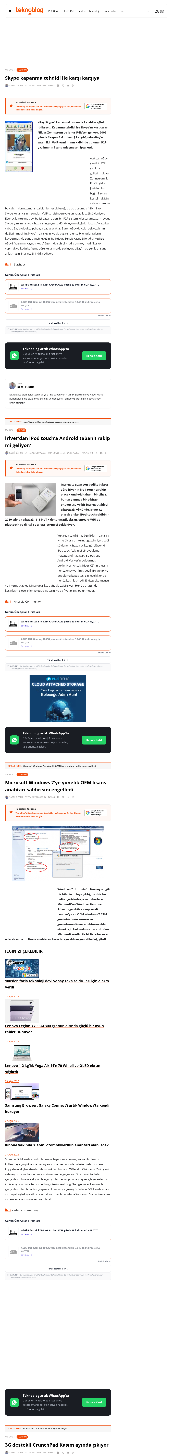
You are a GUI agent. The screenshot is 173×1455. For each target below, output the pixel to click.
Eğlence (21, 430)
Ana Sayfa (9, 70)
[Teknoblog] (29, 11)
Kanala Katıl (94, 355)
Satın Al (25, 288)
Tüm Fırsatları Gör (56, 322)
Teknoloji (22, 70)
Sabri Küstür (16, 85)
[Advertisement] (58, 1307)
